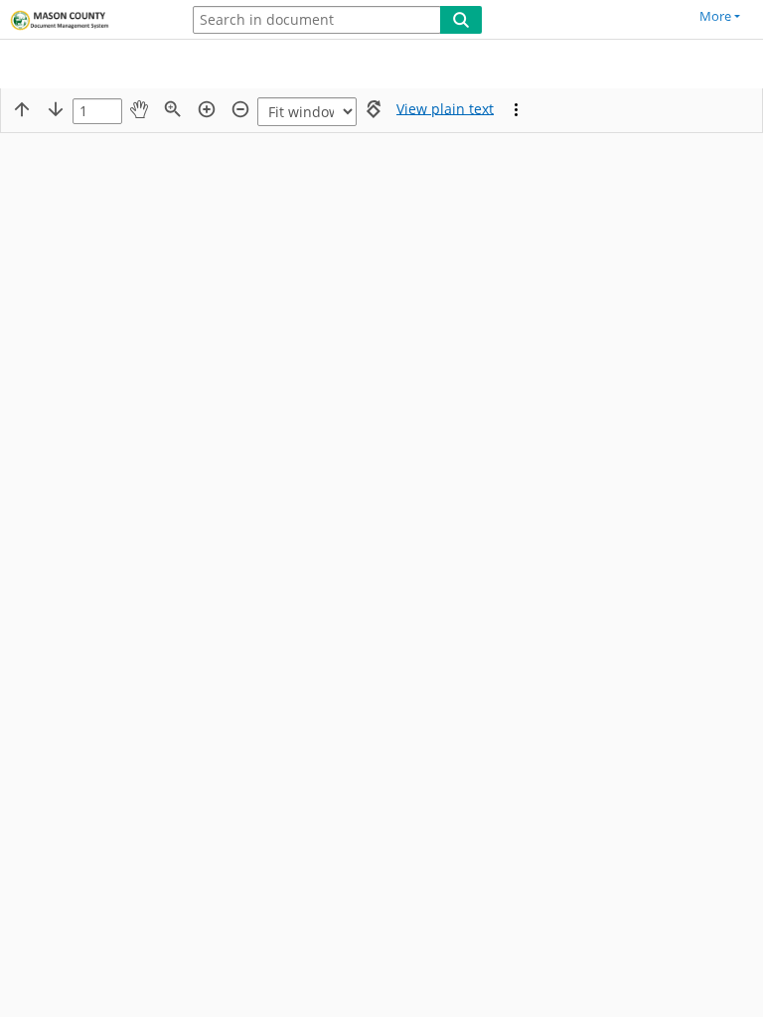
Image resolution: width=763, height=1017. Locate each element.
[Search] (461, 20)
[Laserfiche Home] (84, 21)
